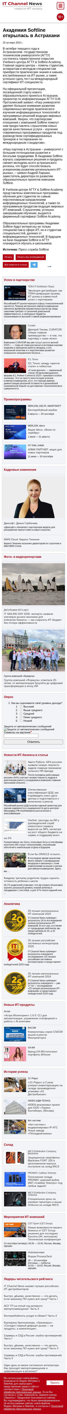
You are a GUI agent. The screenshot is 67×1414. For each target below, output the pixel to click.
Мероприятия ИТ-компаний (24, 1216)
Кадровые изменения (20, 469)
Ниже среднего (32, 717)
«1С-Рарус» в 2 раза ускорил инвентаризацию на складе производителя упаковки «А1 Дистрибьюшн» (45, 1088)
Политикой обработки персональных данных (22, 1390)
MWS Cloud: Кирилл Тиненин (21, 539)
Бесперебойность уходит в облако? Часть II (30, 1315)
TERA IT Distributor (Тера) (41, 286)
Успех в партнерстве (19, 280)
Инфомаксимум (36, 1252)
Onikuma (32, 1195)
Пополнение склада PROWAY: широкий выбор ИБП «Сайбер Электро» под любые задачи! (45, 1181)
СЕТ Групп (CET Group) (40, 1223)
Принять (55, 1382)
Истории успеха (16, 1071)
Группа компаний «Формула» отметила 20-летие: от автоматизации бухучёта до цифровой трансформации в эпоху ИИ (33, 683)
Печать (8, 257)
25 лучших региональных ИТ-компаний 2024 (43, 975)
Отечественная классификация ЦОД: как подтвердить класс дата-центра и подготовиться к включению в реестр (43, 795)
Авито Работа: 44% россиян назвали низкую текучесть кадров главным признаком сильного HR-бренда (45, 766)
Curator (32, 325)
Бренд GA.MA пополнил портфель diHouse (42, 1053)
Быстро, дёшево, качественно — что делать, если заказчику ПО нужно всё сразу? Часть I (31, 1297)
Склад (8, 1144)
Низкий (27, 720)
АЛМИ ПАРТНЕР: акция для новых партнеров (45, 451)
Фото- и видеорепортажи (22, 556)
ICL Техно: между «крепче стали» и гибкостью (44, 365)
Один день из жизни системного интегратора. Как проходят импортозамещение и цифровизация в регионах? (32, 1368)
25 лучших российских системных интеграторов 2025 (43, 943)
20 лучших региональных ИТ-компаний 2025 (43, 912)
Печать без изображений (30, 257)
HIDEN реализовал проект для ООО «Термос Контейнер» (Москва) (44, 1107)
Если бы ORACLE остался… (45, 854)
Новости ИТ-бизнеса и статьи (26, 755)
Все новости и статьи (15, 265)
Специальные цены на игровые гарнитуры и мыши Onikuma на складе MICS (45, 1201)
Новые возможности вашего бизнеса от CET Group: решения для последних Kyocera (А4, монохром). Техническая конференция (45, 1233)
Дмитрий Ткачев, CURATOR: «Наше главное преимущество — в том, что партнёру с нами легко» (45, 334)
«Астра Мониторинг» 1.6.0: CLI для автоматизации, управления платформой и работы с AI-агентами (30, 1018)
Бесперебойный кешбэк (42, 409)
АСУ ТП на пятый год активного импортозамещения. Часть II (23, 1307)
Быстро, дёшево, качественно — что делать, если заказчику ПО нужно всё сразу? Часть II (31, 1347)
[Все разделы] (60, 8)
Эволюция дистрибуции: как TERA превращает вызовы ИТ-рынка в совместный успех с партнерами (45, 295)
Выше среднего (32, 710)
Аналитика (12, 903)
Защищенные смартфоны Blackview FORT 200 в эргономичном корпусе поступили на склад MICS (44, 1162)
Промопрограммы (17, 399)
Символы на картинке (18, 732)
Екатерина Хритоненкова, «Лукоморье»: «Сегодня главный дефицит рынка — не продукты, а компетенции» (28, 1325)
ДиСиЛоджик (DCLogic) (16, 610)
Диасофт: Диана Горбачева (20, 523)
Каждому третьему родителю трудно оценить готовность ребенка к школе (31, 879)
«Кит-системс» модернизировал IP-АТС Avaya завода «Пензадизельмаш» (43, 1129)
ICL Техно (33, 359)
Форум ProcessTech (40, 1256)
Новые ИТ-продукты (19, 1004)
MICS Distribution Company (42, 1151)
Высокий (28, 706)
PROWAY (32, 1173)
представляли (42, 342)
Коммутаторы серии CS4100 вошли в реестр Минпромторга (45, 1034)
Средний (28, 713)
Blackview (33, 1153)
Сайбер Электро (47, 1173)
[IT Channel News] (22, 8)
